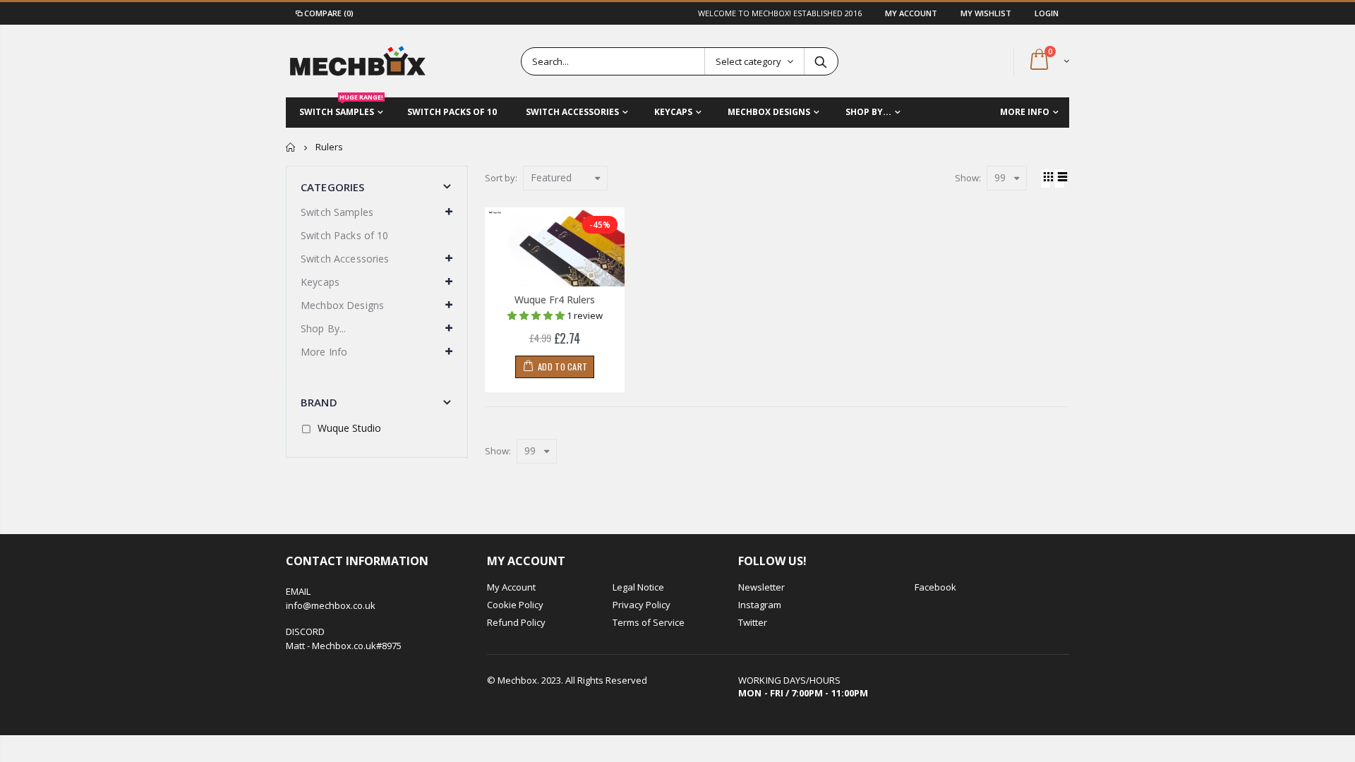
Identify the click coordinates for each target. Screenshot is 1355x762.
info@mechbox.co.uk (330, 605)
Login (1047, 13)
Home (291, 147)
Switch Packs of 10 (345, 235)
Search (820, 61)
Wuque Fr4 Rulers (554, 299)
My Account (912, 13)
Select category (748, 61)
